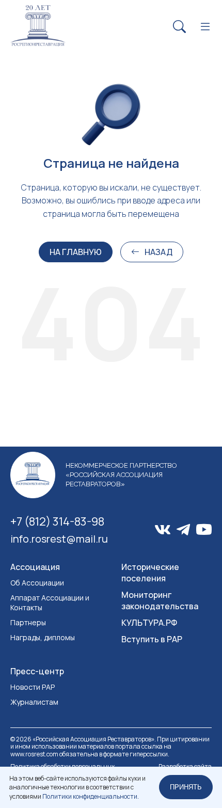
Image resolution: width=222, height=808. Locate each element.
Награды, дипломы (42, 637)
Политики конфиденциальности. (90, 796)
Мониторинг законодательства (159, 600)
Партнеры (28, 622)
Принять (186, 787)
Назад (158, 252)
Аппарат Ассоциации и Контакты (49, 602)
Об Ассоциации (37, 583)
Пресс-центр (37, 671)
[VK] (162, 529)
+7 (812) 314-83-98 (57, 521)
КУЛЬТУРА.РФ (149, 622)
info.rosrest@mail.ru (59, 539)
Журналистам (34, 702)
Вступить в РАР (151, 639)
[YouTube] (204, 530)
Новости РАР (32, 687)
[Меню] (205, 27)
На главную (76, 252)
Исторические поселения (150, 572)
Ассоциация (35, 567)
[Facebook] (183, 529)
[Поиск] (179, 27)
